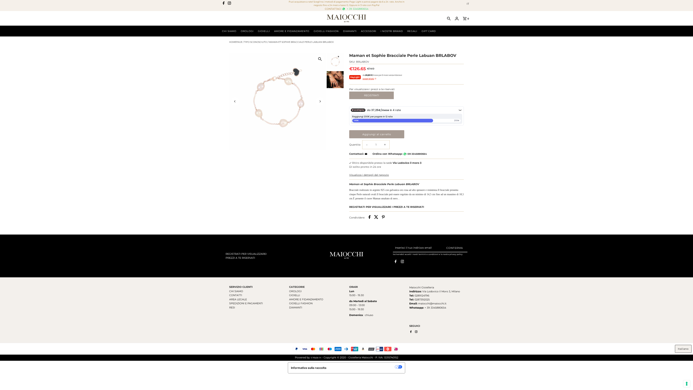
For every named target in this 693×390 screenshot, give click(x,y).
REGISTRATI (371, 95)
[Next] (320, 101)
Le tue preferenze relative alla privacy (362, 367)
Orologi (247, 31)
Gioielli (264, 31)
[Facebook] (223, 3)
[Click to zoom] (320, 59)
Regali (412, 31)
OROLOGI (295, 291)
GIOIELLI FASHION (301, 303)
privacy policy (456, 254)
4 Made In (316, 357)
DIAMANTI (295, 307)
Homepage (235, 42)
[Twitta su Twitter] (376, 217)
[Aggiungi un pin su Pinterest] (383, 217)
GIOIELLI (294, 295)
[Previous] (235, 101)
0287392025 (422, 299)
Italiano (683, 348)
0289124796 (421, 295)
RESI (232, 307)
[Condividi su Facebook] (370, 217)
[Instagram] (229, 3)
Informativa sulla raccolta (308, 368)
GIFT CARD (429, 31)
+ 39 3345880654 (357, 8)
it (468, 3)
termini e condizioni (428, 254)
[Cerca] (448, 18)
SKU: (352, 61)
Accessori (368, 31)
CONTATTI (235, 295)
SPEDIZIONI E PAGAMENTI (246, 303)
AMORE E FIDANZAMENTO (306, 299)
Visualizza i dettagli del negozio (369, 175)
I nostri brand (392, 31)
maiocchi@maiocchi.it (432, 303)
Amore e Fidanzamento (291, 31)
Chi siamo (229, 31)
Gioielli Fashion (326, 31)
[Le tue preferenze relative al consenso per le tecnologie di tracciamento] (686, 383)
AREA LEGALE (238, 299)
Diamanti (350, 31)
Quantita (354, 144)
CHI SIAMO (236, 291)
